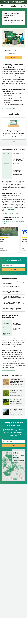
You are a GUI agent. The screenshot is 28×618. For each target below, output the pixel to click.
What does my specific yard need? (10, 213)
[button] (13, 2)
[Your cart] (25, 6)
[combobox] (13, 53)
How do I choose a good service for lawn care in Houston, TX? (12, 309)
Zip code (4, 439)
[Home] (14, 6)
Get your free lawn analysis (8, 108)
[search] (21, 6)
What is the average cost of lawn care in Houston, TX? (11, 282)
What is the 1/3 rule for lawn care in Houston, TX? (12, 292)
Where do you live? (10, 50)
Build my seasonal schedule (8, 370)
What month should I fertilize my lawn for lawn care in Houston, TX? (12, 287)
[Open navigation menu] (2, 6)
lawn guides (11, 209)
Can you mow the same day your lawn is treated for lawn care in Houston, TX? (11, 304)
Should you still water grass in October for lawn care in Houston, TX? (12, 298)
